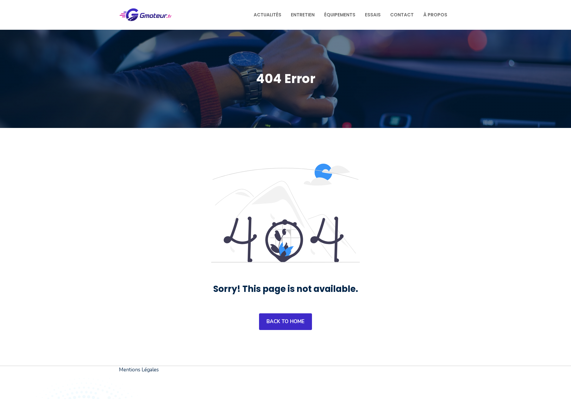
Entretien (303, 15)
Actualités (267, 15)
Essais (373, 15)
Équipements (339, 15)
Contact (402, 15)
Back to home (285, 321)
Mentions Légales (139, 369)
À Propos (435, 15)
